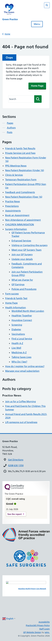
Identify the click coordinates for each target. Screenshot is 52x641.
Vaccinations (18, 334)
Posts (9, 132)
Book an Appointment (17, 215)
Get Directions (15, 459)
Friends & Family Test (16, 298)
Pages (10, 123)
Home (7, 34)
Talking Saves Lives (21, 357)
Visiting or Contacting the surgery (30, 245)
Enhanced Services (21, 240)
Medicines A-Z (19, 352)
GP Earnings (18, 284)
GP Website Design (32, 632)
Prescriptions (12, 206)
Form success (12, 293)
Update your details (22, 259)
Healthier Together (22, 315)
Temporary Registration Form (20, 179)
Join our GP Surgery (22, 254)
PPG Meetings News (15, 165)
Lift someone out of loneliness (21, 422)
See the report (14, 514)
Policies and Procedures (24, 289)
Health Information (15, 307)
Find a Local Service (22, 338)
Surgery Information (16, 229)
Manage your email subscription (22, 370)
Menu (37, 24)
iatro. (47, 632)
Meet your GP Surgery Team (26, 249)
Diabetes (16, 329)
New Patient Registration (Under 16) (24, 170)
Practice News (12, 201)
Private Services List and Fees (20, 153)
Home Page (37, 85)
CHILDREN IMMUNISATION (19, 224)
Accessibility (44, 622)
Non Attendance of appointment (23, 219)
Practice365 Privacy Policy (38, 625)
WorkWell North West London (28, 311)
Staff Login (44, 629)
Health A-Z (17, 343)
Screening (17, 324)
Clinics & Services (14, 175)
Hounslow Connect (22, 320)
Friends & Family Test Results (20, 148)
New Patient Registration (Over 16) (23, 196)
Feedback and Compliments (20, 192)
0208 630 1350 (16, 465)
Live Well (16, 347)
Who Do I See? (19, 361)
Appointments (13, 210)
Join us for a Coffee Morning (20, 401)
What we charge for (22, 279)
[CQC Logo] (14, 489)
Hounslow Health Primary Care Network (32, 589)
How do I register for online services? (24, 366)
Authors (11, 127)
